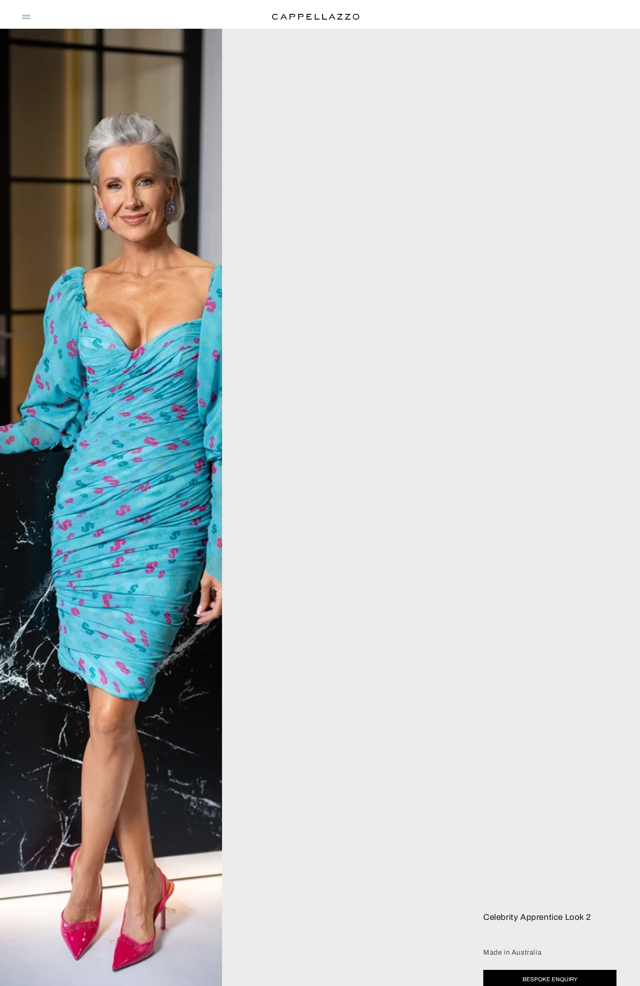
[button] (26, 17)
